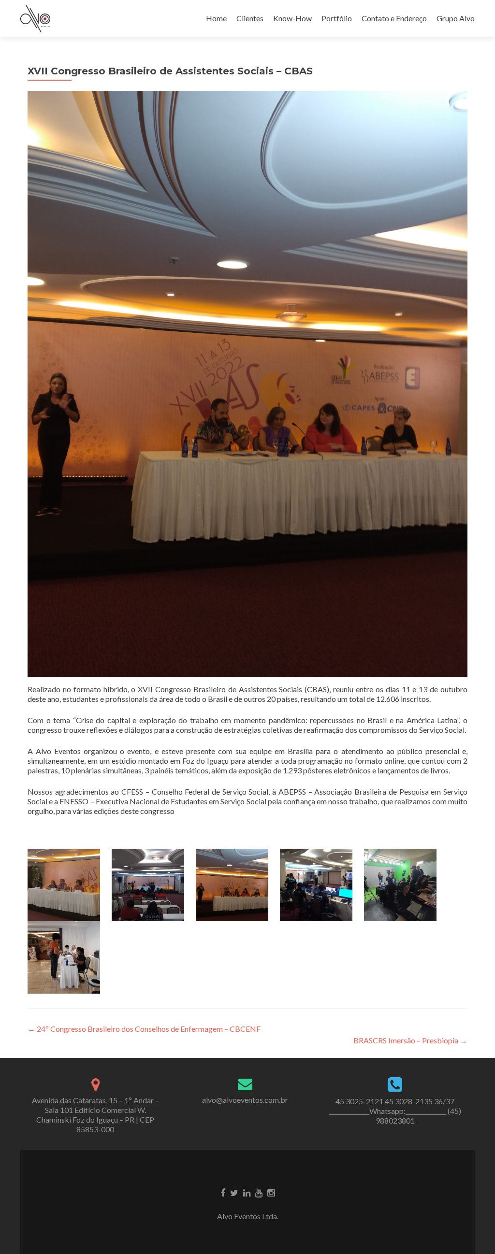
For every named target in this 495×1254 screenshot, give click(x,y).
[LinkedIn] (246, 1192)
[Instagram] (271, 1192)
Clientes (249, 18)
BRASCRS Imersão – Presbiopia (410, 1040)
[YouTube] (258, 1192)
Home (216, 18)
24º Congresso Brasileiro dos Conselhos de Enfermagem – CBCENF (144, 1028)
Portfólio (336, 18)
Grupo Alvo (456, 18)
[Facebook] (222, 1192)
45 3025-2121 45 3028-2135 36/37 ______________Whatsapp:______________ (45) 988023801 (395, 1111)
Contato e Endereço (394, 18)
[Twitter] (234, 1192)
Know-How (292, 18)
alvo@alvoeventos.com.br (245, 1099)
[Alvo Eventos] (35, 18)
